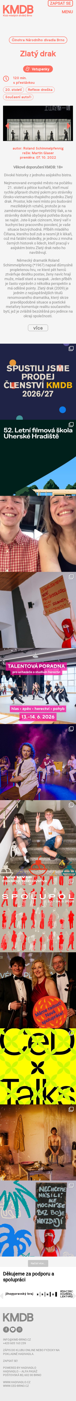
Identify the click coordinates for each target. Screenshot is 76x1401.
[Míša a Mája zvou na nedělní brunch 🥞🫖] (38, 534)
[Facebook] (6, 1329)
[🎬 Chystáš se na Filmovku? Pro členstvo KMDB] (38, 458)
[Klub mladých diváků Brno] (18, 11)
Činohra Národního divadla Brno (38, 40)
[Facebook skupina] (13, 1329)
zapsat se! (10, 1360)
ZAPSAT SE (60, 3)
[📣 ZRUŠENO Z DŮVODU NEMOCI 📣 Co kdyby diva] (38, 1218)
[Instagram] (19, 1329)
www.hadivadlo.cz (16, 1382)
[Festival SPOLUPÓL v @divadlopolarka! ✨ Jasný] (38, 914)
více (38, 328)
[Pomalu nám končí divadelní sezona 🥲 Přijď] (38, 610)
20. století (13, 89)
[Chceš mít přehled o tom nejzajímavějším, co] (38, 382)
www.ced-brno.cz (16, 1385)
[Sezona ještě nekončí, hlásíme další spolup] (38, 990)
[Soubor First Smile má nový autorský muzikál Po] (38, 762)
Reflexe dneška (40, 89)
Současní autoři (18, 97)
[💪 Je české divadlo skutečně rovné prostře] (38, 1066)
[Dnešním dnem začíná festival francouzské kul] (38, 1142)
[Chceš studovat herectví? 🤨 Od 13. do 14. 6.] (38, 686)
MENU (67, 11)
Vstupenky (40, 69)
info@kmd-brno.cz (17, 1339)
